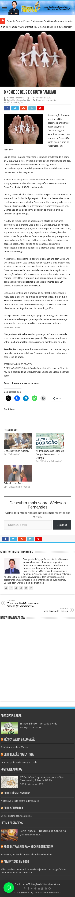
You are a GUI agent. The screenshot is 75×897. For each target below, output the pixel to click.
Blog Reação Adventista (19, 755)
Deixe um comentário (46, 100)
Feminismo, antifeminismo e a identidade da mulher (26, 854)
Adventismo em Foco (16, 862)
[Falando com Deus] (18, 473)
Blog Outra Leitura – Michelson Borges (28, 847)
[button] (8, 887)
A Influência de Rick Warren (14, 747)
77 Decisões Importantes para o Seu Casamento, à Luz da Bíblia (41, 779)
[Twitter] (31, 888)
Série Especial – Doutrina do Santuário (43, 830)
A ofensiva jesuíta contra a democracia (20, 801)
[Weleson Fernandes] (37, 8)
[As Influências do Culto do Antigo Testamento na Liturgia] (50, 441)
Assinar (62, 524)
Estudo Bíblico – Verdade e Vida (38, 723)
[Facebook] (28, 888)
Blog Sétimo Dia (13, 808)
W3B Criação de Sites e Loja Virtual (43, 884)
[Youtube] (42, 888)
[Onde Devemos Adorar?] (18, 441)
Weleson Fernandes (15, 98)
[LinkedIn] (38, 888)
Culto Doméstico (27, 27)
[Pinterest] (35, 888)
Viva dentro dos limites (56, 609)
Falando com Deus (13, 483)
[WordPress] (45, 888)
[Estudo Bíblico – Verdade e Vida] (9, 728)
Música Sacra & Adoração (19, 740)
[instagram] (49, 888)
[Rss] (25, 888)
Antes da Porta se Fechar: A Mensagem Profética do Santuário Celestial (40, 21)
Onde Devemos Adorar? (16, 451)
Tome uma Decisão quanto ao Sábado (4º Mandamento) (23, 603)
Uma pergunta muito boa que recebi (19, 762)
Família (13, 27)
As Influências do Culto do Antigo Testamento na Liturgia (50, 454)
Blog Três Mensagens (17, 793)
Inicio (5, 27)
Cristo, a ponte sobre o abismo (16, 816)
